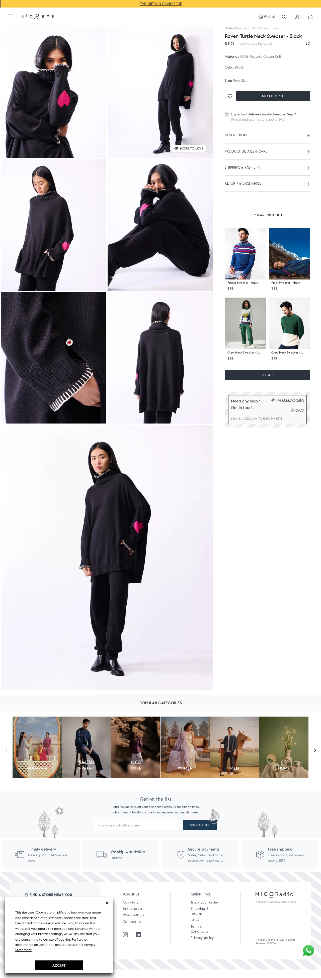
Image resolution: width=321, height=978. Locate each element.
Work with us (133, 915)
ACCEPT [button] (58, 965)
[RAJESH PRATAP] (86, 719)
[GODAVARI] (37, 719)
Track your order (204, 902)
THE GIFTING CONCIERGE (160, 4)
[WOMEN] (185, 719)
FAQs (195, 920)
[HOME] (283, 719)
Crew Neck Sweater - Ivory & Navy (243, 353)
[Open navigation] (11, 16)
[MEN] (234, 719)
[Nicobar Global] (37, 16)
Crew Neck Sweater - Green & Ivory (287, 353)
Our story (130, 902)
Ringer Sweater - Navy (242, 283)
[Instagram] (125, 934)
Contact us (132, 922)
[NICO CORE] (135, 719)
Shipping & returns (200, 911)
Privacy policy (202, 938)
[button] (297, 18)
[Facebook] (138, 934)
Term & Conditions (199, 928)
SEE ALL (267, 375)
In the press (133, 908)
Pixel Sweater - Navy (285, 283)
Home (228, 28)
